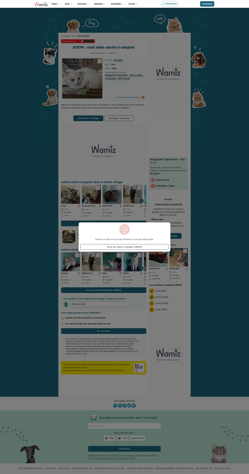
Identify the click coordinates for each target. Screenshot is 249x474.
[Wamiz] (41, 4)
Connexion (207, 4)
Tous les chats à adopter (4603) (124, 247)
